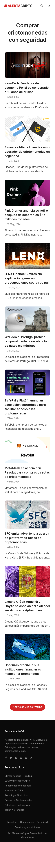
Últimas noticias (13, 775)
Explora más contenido (28, 707)
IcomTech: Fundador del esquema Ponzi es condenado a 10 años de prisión (27, 87)
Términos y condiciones (27, 827)
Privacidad (42, 822)
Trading (28, 775)
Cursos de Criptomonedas (18, 800)
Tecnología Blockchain (16, 795)
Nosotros (12, 822)
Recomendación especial (18, 785)
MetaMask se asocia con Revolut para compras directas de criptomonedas (27, 472)
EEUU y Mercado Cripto (17, 780)
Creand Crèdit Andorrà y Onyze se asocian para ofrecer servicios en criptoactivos (27, 606)
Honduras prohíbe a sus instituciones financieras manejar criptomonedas (23, 669)
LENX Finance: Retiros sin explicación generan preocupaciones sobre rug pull (27, 278)
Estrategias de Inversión (17, 805)
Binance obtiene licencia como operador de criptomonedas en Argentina (27, 151)
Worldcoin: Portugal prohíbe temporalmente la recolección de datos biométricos (27, 341)
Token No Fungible (14, 809)
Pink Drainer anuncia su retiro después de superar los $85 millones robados (26, 215)
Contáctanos (27, 822)
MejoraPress (27, 837)
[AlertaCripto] (18, 5)
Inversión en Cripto (14, 790)
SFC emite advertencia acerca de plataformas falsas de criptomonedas (27, 538)
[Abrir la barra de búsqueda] (41, 5)
